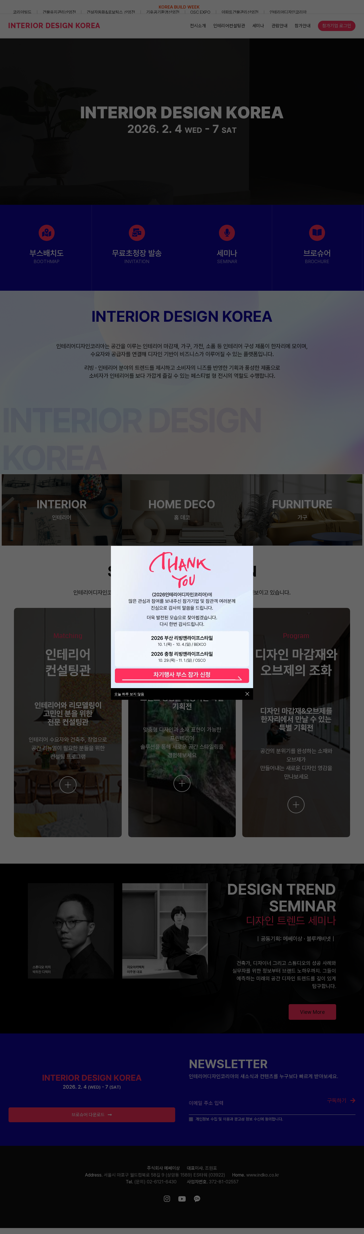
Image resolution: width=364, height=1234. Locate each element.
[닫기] (247, 694)
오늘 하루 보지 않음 (129, 694)
